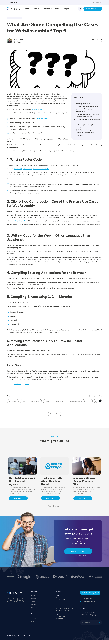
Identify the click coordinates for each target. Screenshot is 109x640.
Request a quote (91, 9)
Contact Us (34, 618)
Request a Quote (77, 551)
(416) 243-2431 (15, 2)
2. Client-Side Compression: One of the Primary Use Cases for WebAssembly (87, 109)
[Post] (100, 401)
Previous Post (54, 414)
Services (36, 9)
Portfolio (26, 9)
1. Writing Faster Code (85, 104)
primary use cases (37, 109)
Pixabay (27, 384)
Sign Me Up (99, 622)
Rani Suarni (17, 384)
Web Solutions (15, 18)
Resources (34, 608)
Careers (33, 605)
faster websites (42, 119)
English (97, 2)
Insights (66, 9)
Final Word (79, 135)
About (57, 9)
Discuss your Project (89, 593)
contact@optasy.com (90, 601)
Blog (32, 621)
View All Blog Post (53, 506)
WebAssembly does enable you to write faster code (31, 169)
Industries (47, 9)
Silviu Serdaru (18, 40)
